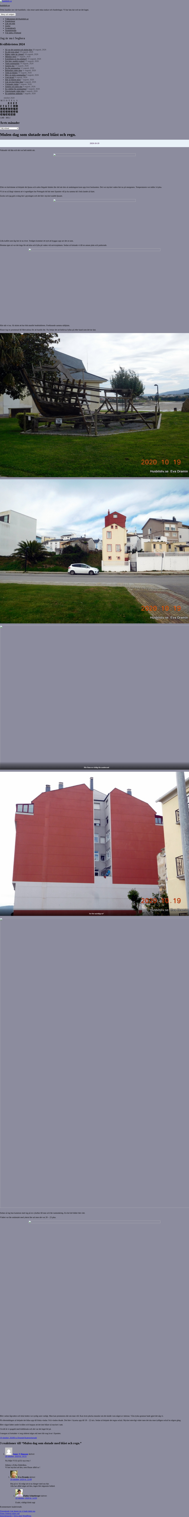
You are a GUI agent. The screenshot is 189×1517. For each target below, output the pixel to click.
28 (7, 115)
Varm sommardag (12, 63)
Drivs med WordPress (22, 1516)
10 (14, 106)
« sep (2, 117)
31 (14, 115)
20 (4, 112)
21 (7, 112)
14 (7, 109)
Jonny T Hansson (20, 1454)
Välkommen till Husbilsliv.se (17, 19)
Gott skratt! (9, 77)
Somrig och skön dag (13, 86)
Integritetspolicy (6, 1516)
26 (1, 115)
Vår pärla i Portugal (13, 33)
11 (17, 106)
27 (4, 115)
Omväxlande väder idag (15, 91)
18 (17, 109)
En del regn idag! (12, 52)
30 (12, 115)
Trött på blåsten (11, 73)
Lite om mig (10, 23)
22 (9, 112)
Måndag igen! (10, 56)
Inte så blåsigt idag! (13, 80)
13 (4, 109)
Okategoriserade (30, 1438)
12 (1, 109)
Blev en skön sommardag (15, 75)
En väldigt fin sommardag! (16, 89)
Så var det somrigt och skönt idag (18, 50)
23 (12, 112)
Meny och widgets (8, 14)
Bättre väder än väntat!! (14, 54)
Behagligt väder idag (13, 70)
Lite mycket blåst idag (14, 82)
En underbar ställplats (14, 93)
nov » (8, 117)
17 (14, 109)
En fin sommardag (12, 68)
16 (12, 109)
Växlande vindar (12, 84)
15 (9, 109)
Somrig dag (10, 66)
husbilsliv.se (5, 5)
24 (14, 112)
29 (9, 115)
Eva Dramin (19, 1438)
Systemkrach (10, 28)
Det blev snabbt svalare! (15, 61)
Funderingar (10, 21)
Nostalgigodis (10, 30)
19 (1, 112)
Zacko (7, 26)
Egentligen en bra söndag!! (16, 59)
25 (17, 112)
